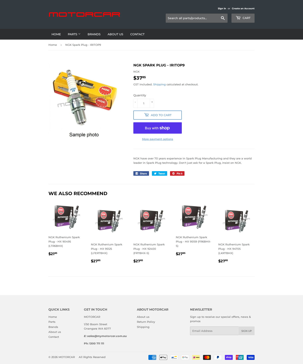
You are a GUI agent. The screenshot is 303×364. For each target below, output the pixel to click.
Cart (246, 18)
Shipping (159, 84)
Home (56, 34)
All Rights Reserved (92, 357)
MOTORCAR (67, 357)
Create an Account (243, 8)
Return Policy (146, 321)
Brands (94, 34)
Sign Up (246, 330)
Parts (73, 34)
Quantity (139, 95)
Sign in (222, 8)
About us (115, 34)
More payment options (157, 139)
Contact (137, 34)
